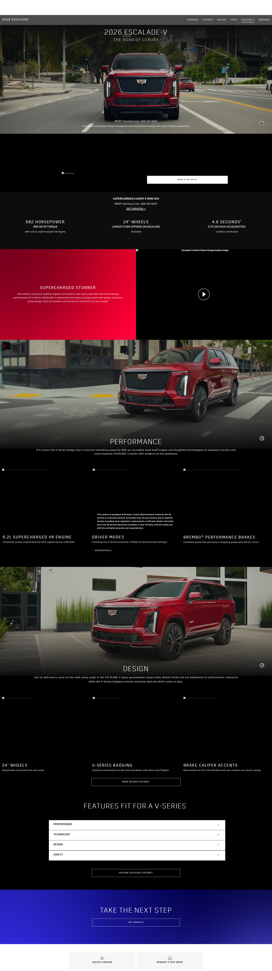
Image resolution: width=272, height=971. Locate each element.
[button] (261, 123)
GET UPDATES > (136, 209)
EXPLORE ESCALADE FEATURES (136, 873)
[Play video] (204, 294)
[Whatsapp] (95, 179)
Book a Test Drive (187, 179)
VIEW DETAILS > (103, 551)
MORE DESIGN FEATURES (136, 782)
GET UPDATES (135, 922)
